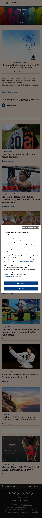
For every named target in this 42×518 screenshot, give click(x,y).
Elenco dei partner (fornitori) (12, 276)
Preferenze (21, 283)
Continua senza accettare (30, 227)
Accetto (21, 288)
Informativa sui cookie (27, 261)
